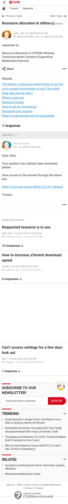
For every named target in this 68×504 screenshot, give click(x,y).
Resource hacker (13, 102)
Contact (29, 488)
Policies (39, 488)
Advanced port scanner (17, 111)
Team (19, 485)
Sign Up (10, 485)
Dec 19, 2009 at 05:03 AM (49, 36)
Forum (14, 8)
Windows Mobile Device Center (23, 473)
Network (28, 8)
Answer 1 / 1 (10, 135)
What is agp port (13, 97)
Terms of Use (31, 485)
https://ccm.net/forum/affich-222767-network (32, 187)
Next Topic (56, 15)
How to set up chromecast (19, 107)
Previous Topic (13, 15)
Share (10, 68)
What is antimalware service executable (28, 116)
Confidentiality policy (51, 485)
